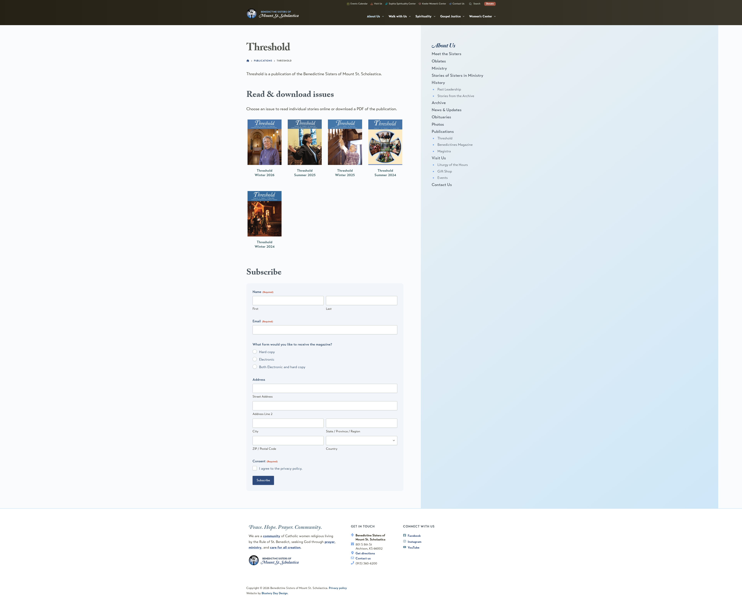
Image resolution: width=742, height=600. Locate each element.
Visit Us (378, 3)
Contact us (363, 558)
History (438, 82)
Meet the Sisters (446, 53)
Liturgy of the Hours (452, 165)
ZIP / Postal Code (264, 449)
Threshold (444, 138)
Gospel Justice (450, 16)
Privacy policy (338, 588)
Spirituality (423, 16)
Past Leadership (449, 89)
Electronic (266, 359)
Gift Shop (444, 171)
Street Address (263, 396)
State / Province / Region (343, 431)
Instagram (414, 542)
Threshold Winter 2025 (345, 172)
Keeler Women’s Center (434, 3)
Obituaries (441, 116)
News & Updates (447, 109)
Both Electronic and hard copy (282, 367)
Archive (439, 102)
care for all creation (285, 547)
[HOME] (247, 61)
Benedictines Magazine (455, 145)
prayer (330, 542)
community (271, 536)
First (255, 309)
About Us (373, 16)
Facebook (414, 536)
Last (329, 309)
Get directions (365, 553)
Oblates (439, 61)
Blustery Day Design (275, 593)
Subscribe (263, 480)
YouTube (413, 547)
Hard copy (267, 352)
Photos (438, 124)
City (255, 431)
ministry (255, 547)
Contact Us (459, 3)
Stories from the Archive (455, 96)
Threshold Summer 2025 (305, 172)
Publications (443, 131)
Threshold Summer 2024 (385, 172)
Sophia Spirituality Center (402, 3)
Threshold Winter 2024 (265, 244)
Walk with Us (398, 16)
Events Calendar (359, 3)
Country (331, 449)
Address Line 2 (262, 414)
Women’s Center (480, 16)
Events (442, 178)
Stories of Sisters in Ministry (457, 75)
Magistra (444, 151)
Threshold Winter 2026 (264, 172)
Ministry (439, 68)
